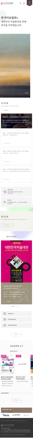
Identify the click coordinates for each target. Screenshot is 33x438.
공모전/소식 (13, 351)
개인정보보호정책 (13, 420)
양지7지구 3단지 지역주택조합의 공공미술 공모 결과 (21, 378)
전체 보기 (16, 334)
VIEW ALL (6, 110)
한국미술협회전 (22, 237)
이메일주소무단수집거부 (22, 420)
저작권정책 (7, 420)
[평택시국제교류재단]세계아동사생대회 (7, 378)
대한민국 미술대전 (11, 237)
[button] (12, 306)
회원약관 (2, 420)
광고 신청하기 (7, 225)
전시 (21, 351)
